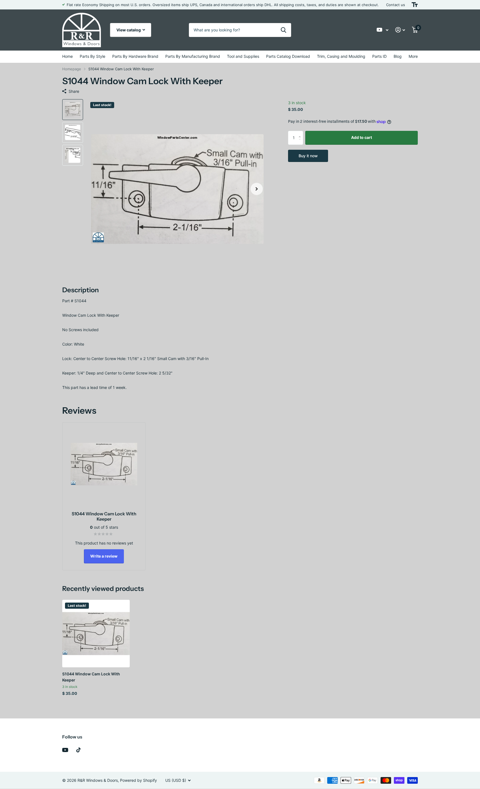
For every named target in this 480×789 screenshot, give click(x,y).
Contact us (395, 5)
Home (67, 56)
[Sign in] (400, 30)
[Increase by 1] (301, 133)
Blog (398, 56)
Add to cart (361, 137)
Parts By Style (92, 56)
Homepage (71, 69)
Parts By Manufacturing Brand (192, 56)
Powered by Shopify (138, 780)
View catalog (129, 30)
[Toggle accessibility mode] (415, 4)
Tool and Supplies (243, 56)
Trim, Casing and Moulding (341, 56)
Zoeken (283, 30)
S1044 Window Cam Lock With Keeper (91, 676)
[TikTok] (78, 749)
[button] (257, 189)
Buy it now (308, 155)
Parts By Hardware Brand (135, 56)
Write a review (104, 556)
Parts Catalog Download (288, 56)
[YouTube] (65, 750)
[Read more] (383, 30)
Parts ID (379, 56)
